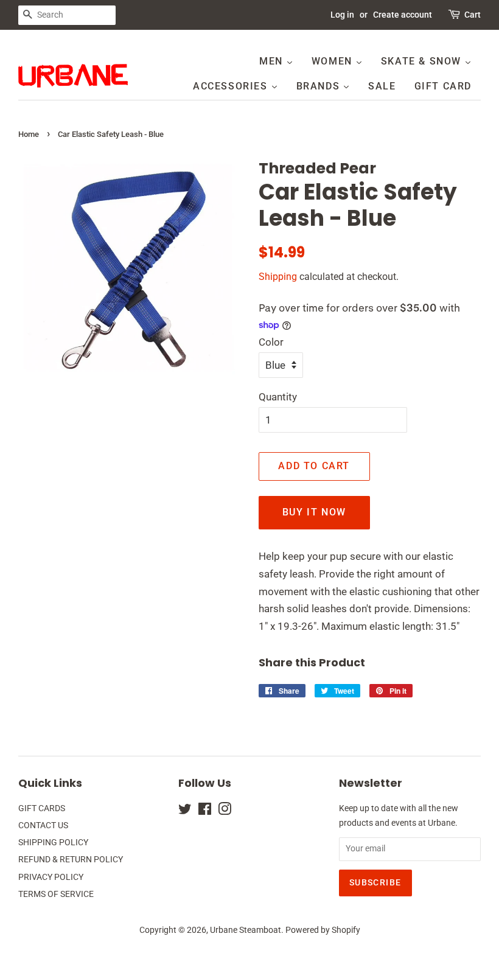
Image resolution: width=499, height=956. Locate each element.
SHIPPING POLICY (53, 842)
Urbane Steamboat (245, 930)
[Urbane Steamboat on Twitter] (185, 811)
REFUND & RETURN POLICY (70, 859)
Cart (472, 14)
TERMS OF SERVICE (56, 894)
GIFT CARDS (41, 808)
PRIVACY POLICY (50, 877)
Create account (402, 14)
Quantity (278, 397)
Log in (342, 14)
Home (28, 134)
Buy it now (314, 512)
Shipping (278, 276)
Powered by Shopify (322, 930)
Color (271, 342)
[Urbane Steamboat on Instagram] (224, 811)
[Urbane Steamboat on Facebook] (205, 811)
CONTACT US (43, 825)
